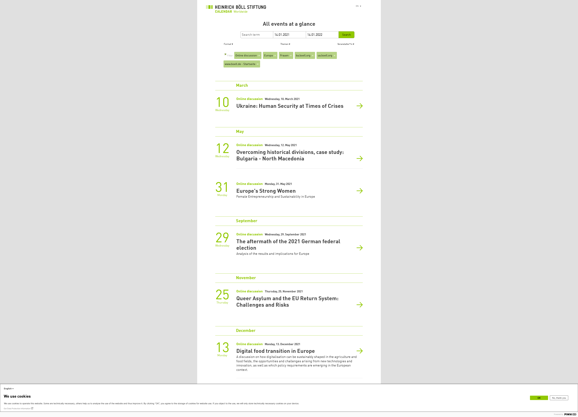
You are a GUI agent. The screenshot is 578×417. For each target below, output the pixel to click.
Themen (284, 44)
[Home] (236, 9)
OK (539, 398)
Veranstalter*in (344, 44)
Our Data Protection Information (17, 408)
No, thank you (559, 398)
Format (227, 44)
